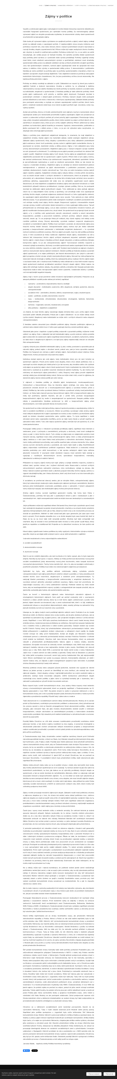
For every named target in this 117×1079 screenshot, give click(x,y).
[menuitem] (41, 5)
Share (27, 1050)
